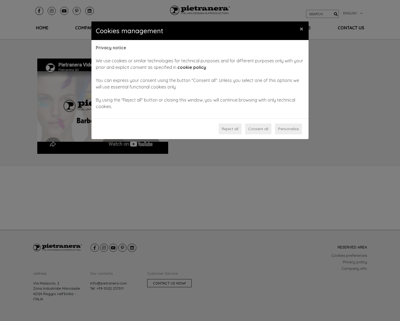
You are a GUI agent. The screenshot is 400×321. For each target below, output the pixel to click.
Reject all (230, 128)
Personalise (288, 128)
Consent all (258, 128)
